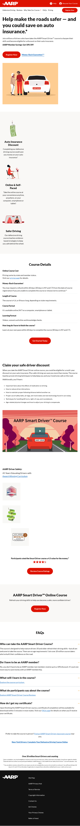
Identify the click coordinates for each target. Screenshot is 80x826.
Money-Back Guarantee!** (33, 55)
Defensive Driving (8, 10)
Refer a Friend (33, 818)
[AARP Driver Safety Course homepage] (10, 3)
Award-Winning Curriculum (15, 476)
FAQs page (46, 710)
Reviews (19, 10)
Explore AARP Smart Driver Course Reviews (18, 695)
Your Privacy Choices (36, 812)
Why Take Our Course (31, 10)
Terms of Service (34, 789)
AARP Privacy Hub (35, 784)
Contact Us (32, 801)
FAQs (45, 10)
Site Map (31, 778)
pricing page (15, 278)
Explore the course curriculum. (12, 682)
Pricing (50, 10)
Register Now (69, 10)
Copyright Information (36, 795)
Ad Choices (32, 807)
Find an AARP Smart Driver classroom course (52, 734)
